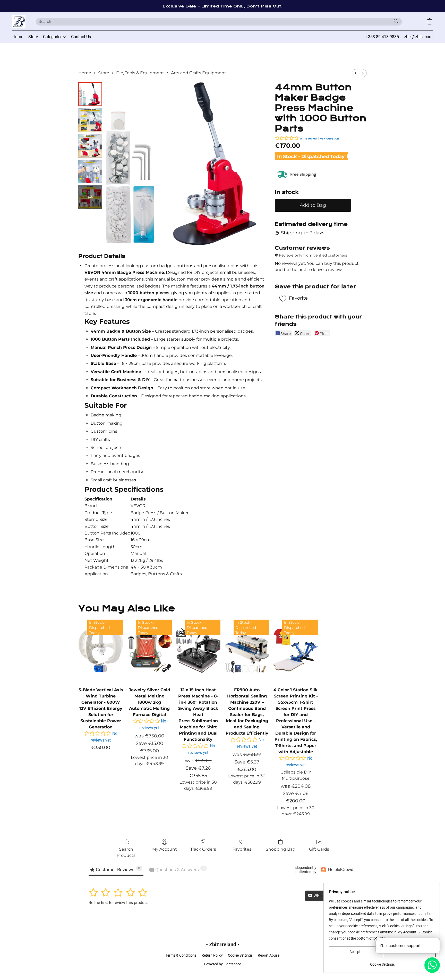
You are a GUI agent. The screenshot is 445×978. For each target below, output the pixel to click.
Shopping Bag (280, 849)
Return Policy (212, 955)
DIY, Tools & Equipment (140, 72)
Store (33, 36)
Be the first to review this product (118, 902)
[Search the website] (396, 21)
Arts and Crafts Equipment (198, 72)
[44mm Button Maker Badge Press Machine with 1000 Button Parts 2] (90, 146)
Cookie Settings (240, 955)
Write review (308, 138)
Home (17, 36)
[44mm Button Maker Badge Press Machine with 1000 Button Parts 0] (90, 94)
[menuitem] (355, 73)
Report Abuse (268, 955)
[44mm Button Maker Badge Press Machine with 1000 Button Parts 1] (90, 120)
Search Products (126, 852)
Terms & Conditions (181, 955)
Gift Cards (319, 849)
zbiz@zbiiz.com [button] (418, 36)
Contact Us (81, 36)
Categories (53, 36)
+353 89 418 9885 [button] (382, 36)
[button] (18, 21)
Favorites (242, 849)
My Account (164, 849)
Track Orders (203, 849)
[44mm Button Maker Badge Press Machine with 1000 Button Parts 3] (90, 171)
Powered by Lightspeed (222, 964)
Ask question (329, 138)
